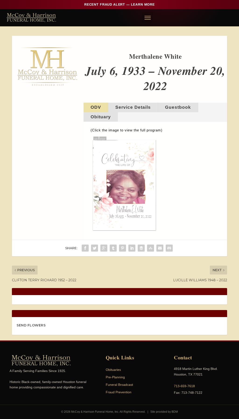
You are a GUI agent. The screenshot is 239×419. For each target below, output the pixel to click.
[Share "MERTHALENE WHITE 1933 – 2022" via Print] (169, 248)
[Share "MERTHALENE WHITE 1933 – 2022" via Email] (160, 248)
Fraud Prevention (118, 392)
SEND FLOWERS (31, 325)
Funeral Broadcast (119, 384)
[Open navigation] (147, 17)
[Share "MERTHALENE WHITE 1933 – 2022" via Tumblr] (113, 248)
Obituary (101, 116)
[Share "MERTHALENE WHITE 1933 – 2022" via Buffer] (141, 248)
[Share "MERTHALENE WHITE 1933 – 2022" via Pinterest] (122, 248)
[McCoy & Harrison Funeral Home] (31, 17)
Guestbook (178, 107)
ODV (96, 107)
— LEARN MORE (119, 4)
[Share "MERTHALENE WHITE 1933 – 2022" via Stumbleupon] (150, 248)
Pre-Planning (115, 377)
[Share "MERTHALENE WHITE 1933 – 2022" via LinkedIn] (132, 248)
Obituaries (113, 370)
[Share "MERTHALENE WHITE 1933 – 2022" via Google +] (104, 248)
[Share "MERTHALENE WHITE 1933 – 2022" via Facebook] (85, 248)
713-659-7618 (184, 386)
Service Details (133, 107)
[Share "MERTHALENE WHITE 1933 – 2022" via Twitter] (94, 248)
